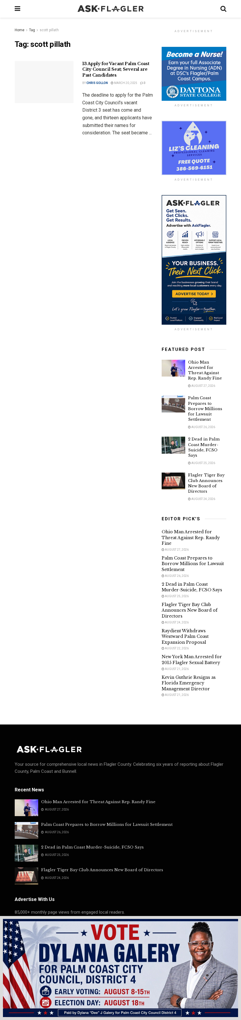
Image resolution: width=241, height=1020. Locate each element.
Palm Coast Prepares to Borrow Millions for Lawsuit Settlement (205, 408)
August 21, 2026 (176, 669)
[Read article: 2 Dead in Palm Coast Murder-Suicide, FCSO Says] (173, 445)
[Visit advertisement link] (194, 74)
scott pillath (49, 30)
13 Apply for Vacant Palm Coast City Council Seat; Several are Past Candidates (115, 69)
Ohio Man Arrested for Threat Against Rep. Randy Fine (205, 370)
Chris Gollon (97, 83)
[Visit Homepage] (120, 9)
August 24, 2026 (203, 499)
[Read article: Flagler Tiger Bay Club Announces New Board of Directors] (173, 481)
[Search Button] (223, 9)
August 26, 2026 (203, 427)
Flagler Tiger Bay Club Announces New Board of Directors (206, 483)
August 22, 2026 (176, 648)
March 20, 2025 (125, 83)
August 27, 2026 (203, 385)
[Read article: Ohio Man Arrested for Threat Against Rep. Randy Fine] (173, 368)
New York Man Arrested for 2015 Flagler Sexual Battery (192, 659)
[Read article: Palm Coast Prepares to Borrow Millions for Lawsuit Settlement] (173, 403)
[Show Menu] (17, 9)
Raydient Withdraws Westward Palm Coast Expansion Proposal (185, 636)
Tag (32, 30)
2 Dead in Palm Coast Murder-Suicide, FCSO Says (204, 447)
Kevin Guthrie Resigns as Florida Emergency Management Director (189, 683)
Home (19, 30)
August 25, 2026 (203, 463)
